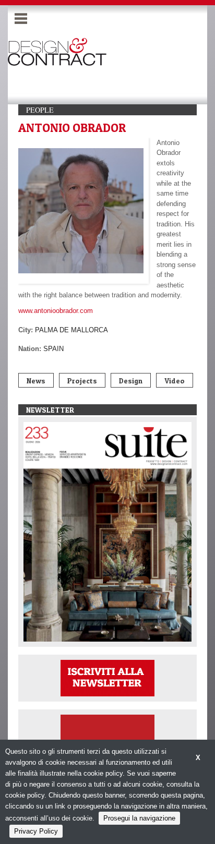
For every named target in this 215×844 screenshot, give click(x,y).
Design (130, 380)
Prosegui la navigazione (139, 818)
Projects (82, 380)
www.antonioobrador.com (55, 311)
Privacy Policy (36, 831)
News (36, 380)
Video (174, 380)
